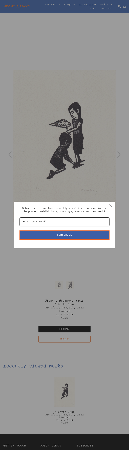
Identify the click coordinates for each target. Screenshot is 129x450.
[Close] (111, 206)
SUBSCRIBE (64, 234)
